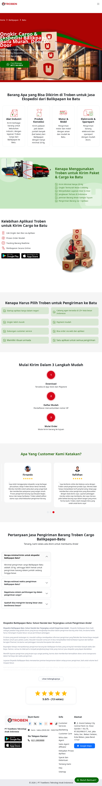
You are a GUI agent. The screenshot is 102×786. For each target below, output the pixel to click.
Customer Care (65, 733)
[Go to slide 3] (53, 512)
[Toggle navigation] (98, 4)
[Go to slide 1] (48, 512)
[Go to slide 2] (51, 512)
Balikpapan (14, 20)
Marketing (63, 729)
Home (2, 20)
